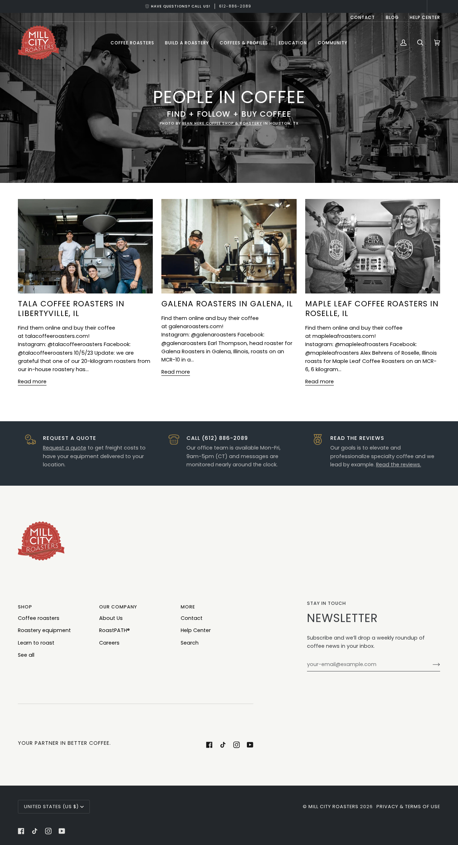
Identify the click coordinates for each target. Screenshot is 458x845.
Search (190, 642)
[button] (132, 42)
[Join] (430, 664)
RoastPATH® (114, 630)
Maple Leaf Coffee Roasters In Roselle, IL (372, 308)
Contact (192, 618)
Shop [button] (25, 607)
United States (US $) (51, 806)
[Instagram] (236, 745)
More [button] (188, 607)
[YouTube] (250, 745)
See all (26, 655)
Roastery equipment (44, 630)
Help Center (196, 630)
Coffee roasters (38, 618)
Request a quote (64, 447)
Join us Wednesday (229, 6)
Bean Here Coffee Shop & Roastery (222, 123)
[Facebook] (209, 745)
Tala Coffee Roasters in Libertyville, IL (71, 308)
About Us (111, 618)
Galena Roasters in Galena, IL (227, 303)
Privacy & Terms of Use (408, 806)
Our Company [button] (118, 607)
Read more (32, 381)
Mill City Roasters (333, 806)
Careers (109, 642)
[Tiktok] (223, 745)
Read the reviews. (398, 464)
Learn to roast (36, 642)
